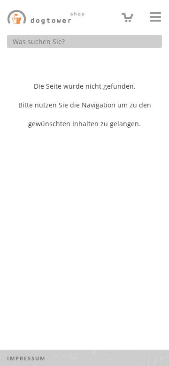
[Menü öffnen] (155, 16)
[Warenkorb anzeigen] (127, 16)
